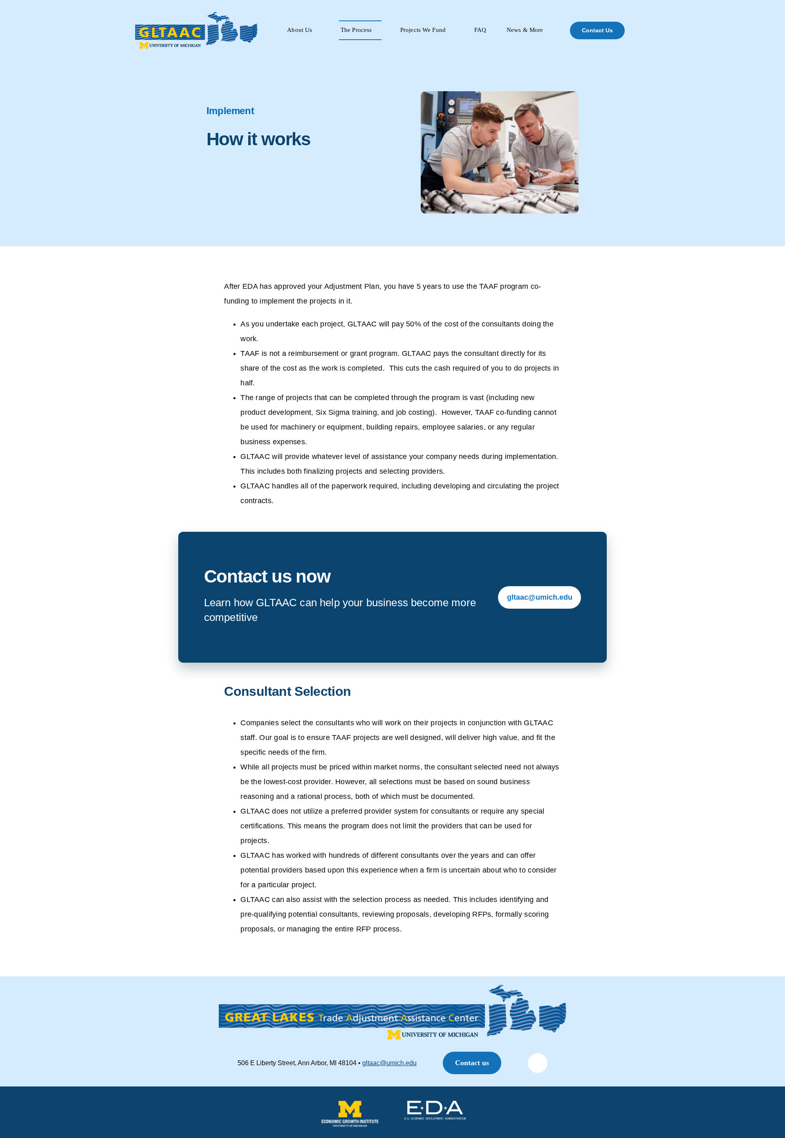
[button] (472, 1063)
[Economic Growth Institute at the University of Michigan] (350, 1104)
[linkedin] (537, 1063)
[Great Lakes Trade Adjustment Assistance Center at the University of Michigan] (196, 15)
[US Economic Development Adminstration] (435, 1104)
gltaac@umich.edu (389, 1062)
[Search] (646, 30)
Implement (230, 110)
